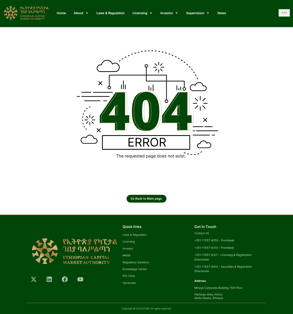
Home (61, 13)
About (78, 13)
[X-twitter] (34, 279)
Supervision (195, 13)
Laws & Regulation (110, 13)
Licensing (140, 13)
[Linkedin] (49, 279)
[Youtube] (80, 279)
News (221, 13)
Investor (166, 13)
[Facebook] (65, 279)
